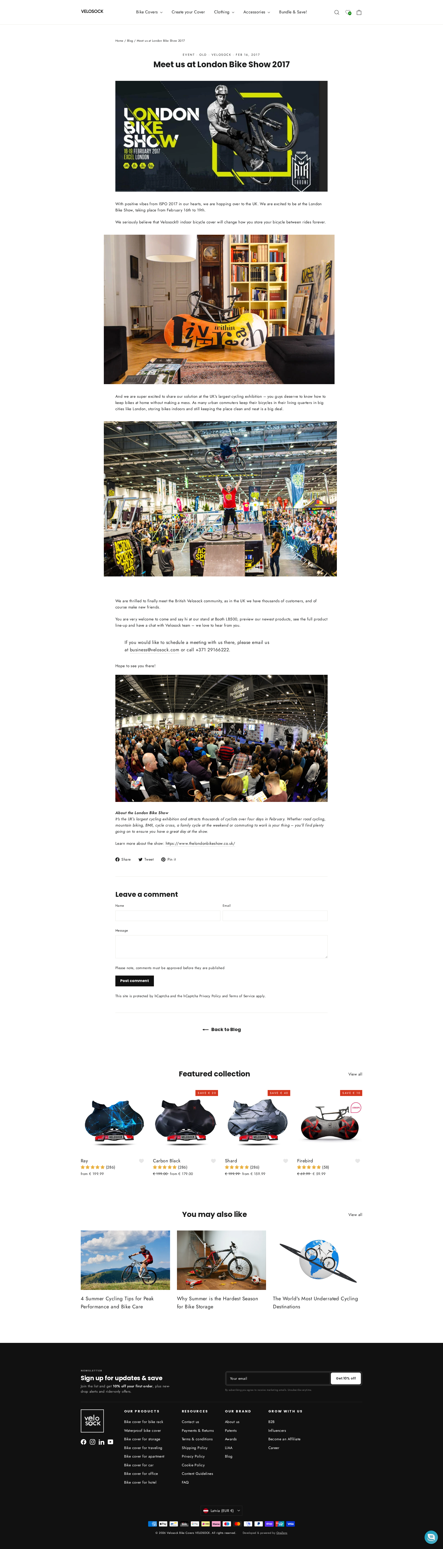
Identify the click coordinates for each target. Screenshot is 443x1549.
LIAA (229, 1447)
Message (121, 930)
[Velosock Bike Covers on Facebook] (83, 1441)
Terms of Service (242, 996)
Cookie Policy (193, 1465)
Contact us (190, 1421)
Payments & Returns (198, 1430)
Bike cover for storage (142, 1439)
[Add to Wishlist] (141, 1160)
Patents (230, 1430)
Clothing (222, 12)
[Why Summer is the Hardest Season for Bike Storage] (221, 1260)
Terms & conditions (197, 1439)
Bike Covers (147, 12)
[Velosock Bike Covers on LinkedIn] (101, 1441)
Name (119, 905)
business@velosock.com (155, 649)
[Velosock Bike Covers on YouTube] (110, 1441)
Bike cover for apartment (144, 1456)
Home (119, 40)
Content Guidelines (197, 1473)
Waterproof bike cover (142, 1430)
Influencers (277, 1430)
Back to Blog (225, 1029)
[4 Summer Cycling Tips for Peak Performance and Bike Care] (125, 1260)
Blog (130, 40)
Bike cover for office (141, 1473)
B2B (271, 1421)
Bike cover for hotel (140, 1482)
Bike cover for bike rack (143, 1421)
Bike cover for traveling (143, 1447)
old (203, 55)
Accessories (254, 12)
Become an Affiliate (284, 1439)
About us (232, 1421)
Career (273, 1447)
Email (227, 905)
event (189, 55)
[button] (93, 1167)
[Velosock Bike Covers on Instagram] (92, 1441)
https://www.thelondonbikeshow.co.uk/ (200, 843)
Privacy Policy (210, 996)
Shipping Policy (195, 1447)
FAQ (185, 1482)
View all (355, 1074)
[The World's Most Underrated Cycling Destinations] (317, 1260)
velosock (221, 55)
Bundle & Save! (293, 12)
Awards (231, 1439)
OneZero (281, 1533)
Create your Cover (188, 12)
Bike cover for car (139, 1465)
